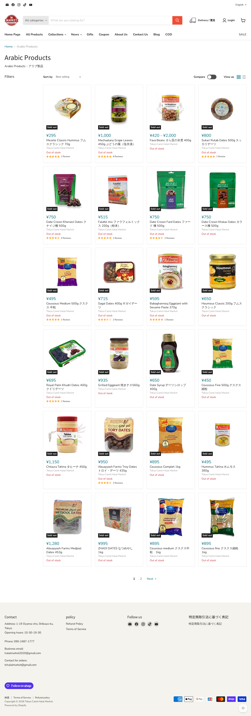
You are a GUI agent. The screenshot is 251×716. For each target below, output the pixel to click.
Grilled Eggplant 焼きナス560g (118, 385)
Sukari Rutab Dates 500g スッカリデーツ (222, 142)
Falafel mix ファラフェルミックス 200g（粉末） (119, 224)
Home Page (12, 34)
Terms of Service (76, 629)
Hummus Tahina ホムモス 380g (220, 469)
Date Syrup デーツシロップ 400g (168, 387)
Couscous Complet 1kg (165, 467)
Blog (156, 34)
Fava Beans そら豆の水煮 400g (170, 140)
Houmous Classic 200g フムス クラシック (222, 305)
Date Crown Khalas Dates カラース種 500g (222, 224)
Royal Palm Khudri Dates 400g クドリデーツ (66, 387)
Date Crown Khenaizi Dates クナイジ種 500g (66, 224)
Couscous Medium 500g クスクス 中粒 (67, 305)
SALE (242, 34)
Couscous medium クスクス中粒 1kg (169, 550)
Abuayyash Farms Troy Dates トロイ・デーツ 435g (117, 469)
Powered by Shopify (15, 705)
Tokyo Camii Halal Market (60, 148)
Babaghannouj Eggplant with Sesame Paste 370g (169, 305)
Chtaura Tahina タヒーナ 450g (66, 467)
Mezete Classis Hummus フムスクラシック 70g (66, 142)
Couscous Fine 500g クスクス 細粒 (223, 387)
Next (150, 579)
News (75, 34)
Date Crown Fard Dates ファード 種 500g (170, 224)
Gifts (90, 34)
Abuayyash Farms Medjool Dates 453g (63, 550)
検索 (7, 697)
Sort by (48, 76)
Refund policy (42, 697)
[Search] (177, 20)
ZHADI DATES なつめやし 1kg (117, 550)
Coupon (104, 34)
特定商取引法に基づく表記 (205, 624)
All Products (34, 34)
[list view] (243, 77)
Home (9, 46)
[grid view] (238, 77)
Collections (56, 34)
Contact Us (140, 34)
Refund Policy (74, 624)
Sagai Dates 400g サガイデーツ (117, 305)
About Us (121, 34)
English (239, 4)
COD (168, 34)
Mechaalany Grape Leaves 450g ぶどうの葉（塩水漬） (116, 142)
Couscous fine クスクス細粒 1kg (221, 550)
